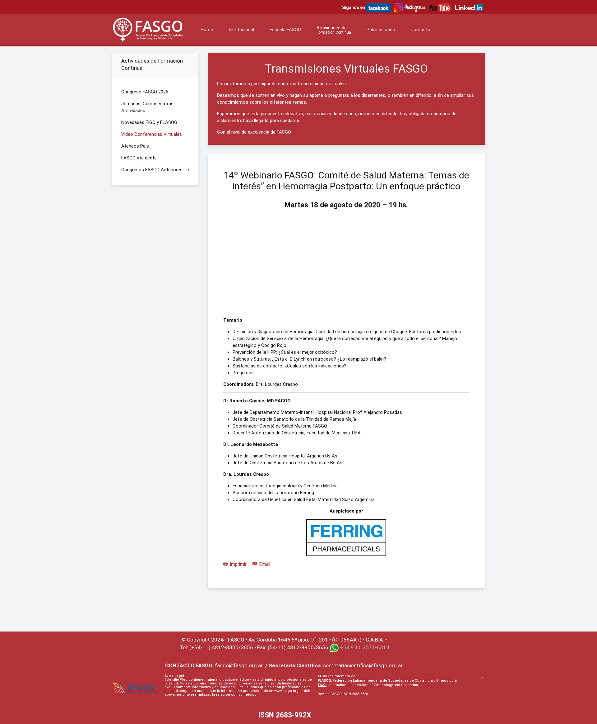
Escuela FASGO (285, 29)
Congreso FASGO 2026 (144, 92)
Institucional (241, 29)
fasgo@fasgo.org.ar (239, 665)
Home (207, 29)
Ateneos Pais (135, 146)
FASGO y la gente (139, 158)
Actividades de (334, 30)
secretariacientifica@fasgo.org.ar (363, 665)
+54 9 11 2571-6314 (364, 648)
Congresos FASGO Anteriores (152, 170)
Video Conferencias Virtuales (151, 134)
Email (264, 564)
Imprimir (238, 564)
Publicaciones (381, 29)
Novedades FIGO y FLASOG (149, 122)
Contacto (420, 29)
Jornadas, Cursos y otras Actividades (147, 107)
